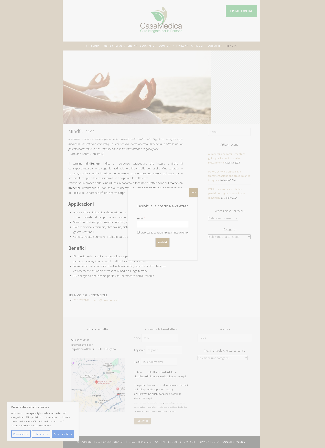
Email (141, 218)
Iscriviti (162, 242)
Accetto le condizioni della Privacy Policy (164, 232)
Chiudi (193, 192)
